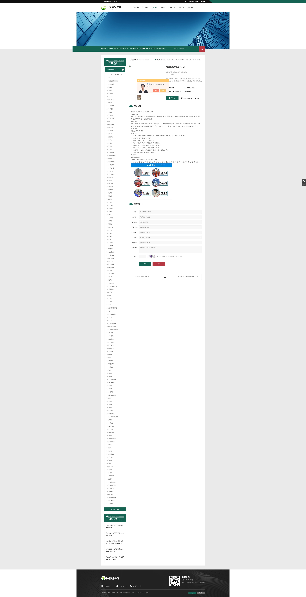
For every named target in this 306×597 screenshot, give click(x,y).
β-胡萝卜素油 (112, 314)
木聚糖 (110, 96)
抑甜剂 (110, 214)
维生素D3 (111, 336)
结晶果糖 (110, 208)
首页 (164, 59)
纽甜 (109, 78)
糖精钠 (110, 199)
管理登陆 (200, 593)
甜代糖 (110, 87)
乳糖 (109, 239)
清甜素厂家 (111, 99)
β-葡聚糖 (110, 130)
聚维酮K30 (111, 289)
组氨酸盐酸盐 (112, 395)
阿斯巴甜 (110, 227)
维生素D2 (111, 339)
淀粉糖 (110, 102)
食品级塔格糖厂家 (133, 48)
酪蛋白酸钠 (111, 500)
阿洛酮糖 (110, 189)
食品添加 (110, 504)
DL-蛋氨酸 (111, 426)
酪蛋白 (110, 448)
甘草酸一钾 (111, 168)
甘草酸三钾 (111, 165)
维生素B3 (110, 351)
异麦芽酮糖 (111, 152)
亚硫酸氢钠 (111, 441)
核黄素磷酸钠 (112, 323)
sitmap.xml (192, 593)
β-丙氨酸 (110, 410)
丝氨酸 (110, 373)
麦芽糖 (110, 180)
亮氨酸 (110, 401)
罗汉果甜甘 (111, 84)
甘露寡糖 (110, 115)
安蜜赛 (110, 202)
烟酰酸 (110, 354)
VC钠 (109, 444)
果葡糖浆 (110, 177)
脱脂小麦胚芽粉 (112, 308)
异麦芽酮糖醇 (112, 155)
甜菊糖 (110, 224)
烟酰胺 (110, 460)
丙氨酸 (110, 435)
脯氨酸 (110, 376)
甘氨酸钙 (110, 242)
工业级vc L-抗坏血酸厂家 (115, 74)
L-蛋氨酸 (110, 429)
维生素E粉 (111, 454)
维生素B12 (111, 342)
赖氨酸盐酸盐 (112, 438)
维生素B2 (110, 457)
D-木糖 (110, 230)
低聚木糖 (110, 494)
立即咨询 (173, 98)
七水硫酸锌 (111, 264)
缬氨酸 (110, 407)
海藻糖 (110, 221)
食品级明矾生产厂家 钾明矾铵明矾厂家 (117, 48)
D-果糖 (110, 140)
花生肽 (110, 301)
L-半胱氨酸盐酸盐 (113, 416)
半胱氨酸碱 (111, 413)
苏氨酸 (110, 404)
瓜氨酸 (110, 370)
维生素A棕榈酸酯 (113, 329)
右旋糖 (110, 112)
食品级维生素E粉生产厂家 (158, 48)
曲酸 (109, 305)
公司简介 (107, 586)
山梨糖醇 (110, 186)
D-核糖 (110, 143)
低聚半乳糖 (111, 124)
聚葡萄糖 (110, 137)
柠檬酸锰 (110, 360)
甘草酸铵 (110, 93)
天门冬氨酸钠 (112, 379)
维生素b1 (110, 466)
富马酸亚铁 (111, 364)
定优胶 (110, 479)
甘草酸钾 (110, 171)
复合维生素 (111, 252)
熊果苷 (110, 280)
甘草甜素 (110, 109)
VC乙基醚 (111, 283)
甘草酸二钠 (111, 158)
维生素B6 (110, 345)
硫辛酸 (110, 292)
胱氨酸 (110, 420)
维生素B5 (110, 348)
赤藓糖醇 (110, 134)
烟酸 (109, 463)
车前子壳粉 (111, 258)
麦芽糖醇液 (111, 174)
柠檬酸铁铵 (111, 476)
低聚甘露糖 (111, 118)
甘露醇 (110, 233)
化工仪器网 (145, 592)
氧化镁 (110, 320)
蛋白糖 (110, 149)
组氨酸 (110, 398)
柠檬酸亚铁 (111, 255)
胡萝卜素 (110, 311)
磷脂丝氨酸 (111, 273)
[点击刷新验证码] (152, 256)
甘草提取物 (111, 106)
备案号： (133, 592)
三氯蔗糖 (110, 217)
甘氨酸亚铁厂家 (112, 286)
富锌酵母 (110, 249)
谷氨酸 (110, 385)
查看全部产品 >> (115, 509)
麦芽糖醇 (110, 183)
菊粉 (109, 121)
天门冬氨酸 (111, 382)
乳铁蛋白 (110, 245)
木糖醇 (110, 236)
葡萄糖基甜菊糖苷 (113, 81)
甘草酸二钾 (111, 161)
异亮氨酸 (110, 392)
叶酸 (109, 357)
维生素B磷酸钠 (112, 326)
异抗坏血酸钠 (112, 497)
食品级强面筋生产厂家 (143, 276)
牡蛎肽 (110, 472)
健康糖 (110, 90)
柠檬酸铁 (110, 367)
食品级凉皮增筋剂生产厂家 (190, 276)
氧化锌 (110, 270)
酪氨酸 (110, 388)
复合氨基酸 (111, 488)
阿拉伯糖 (110, 127)
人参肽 (110, 298)
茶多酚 (110, 451)
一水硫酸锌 (111, 267)
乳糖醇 (110, 193)
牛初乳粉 (110, 261)
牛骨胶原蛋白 (112, 482)
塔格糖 (110, 211)
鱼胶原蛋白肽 (112, 485)
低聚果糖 (110, 205)
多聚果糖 (110, 491)
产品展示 (169, 59)
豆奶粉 (110, 317)
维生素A (110, 333)
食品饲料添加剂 (111, 69)
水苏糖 (110, 146)
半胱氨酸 (110, 423)
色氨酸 (110, 469)
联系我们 (136, 586)
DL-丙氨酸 (111, 432)
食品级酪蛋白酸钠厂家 (144, 48)
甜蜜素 (110, 196)
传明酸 (110, 277)
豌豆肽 (110, 295)
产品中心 (121, 586)
